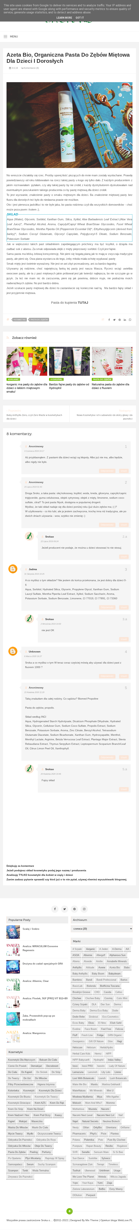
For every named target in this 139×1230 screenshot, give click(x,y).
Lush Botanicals (118, 1078)
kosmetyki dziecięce (19, 1102)
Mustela (93, 1109)
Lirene (118, 1072)
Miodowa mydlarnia (83, 1096)
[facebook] (54, 909)
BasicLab (77, 986)
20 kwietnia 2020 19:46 (51, 774)
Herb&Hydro (106, 1047)
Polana (76, 1139)
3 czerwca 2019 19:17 (34, 451)
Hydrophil (56, 379)
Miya (99, 1096)
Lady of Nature (117, 1066)
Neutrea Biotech (111, 1121)
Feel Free (106, 1029)
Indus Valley (114, 1059)
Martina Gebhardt (111, 1084)
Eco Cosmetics (110, 1016)
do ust (27, 1078)
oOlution (77, 1195)
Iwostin (101, 1066)
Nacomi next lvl (105, 1115)
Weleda (102, 1176)
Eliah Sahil (115, 1023)
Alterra (76, 961)
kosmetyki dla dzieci (50, 1090)
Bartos (124, 979)
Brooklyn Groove (81, 992)
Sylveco (106, 1158)
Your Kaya (87, 1182)
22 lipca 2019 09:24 (49, 541)
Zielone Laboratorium (83, 1189)
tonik (25, 1170)
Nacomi (105, 1109)
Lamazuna (78, 1072)
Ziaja (109, 1182)
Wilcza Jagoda (118, 1176)
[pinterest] (74, 909)
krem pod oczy (42, 1115)
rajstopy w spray (54, 1158)
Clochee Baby (92, 998)
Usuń (124, 471)
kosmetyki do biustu (19, 1096)
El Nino (102, 1023)
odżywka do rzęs (46, 1139)
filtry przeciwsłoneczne (20, 1084)
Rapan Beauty (93, 1146)
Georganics (79, 1041)
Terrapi (100, 1164)
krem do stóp (15, 1109)
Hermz (98, 1053)
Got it (80, 17)
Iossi (75, 1066)
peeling (34, 1152)
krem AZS (40, 1102)
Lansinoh (92, 1072)
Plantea (115, 1133)
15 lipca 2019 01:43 (33, 487)
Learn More (64, 17)
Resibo (109, 1146)
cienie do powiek (17, 1066)
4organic (13, 379)
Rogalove (122, 1146)
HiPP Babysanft (81, 1059)
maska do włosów (18, 1127)
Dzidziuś (93, 1016)
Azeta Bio (114, 967)
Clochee (77, 998)
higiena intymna (45, 1084)
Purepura (77, 1146)
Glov (110, 1041)
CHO (97, 992)
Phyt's (93, 1133)
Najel (75, 1121)
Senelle (86, 1152)
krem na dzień (35, 1109)
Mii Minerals (96, 1090)
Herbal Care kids (81, 1053)
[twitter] (64, 909)
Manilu (94, 1084)
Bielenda (91, 986)
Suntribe (93, 1158)
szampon (13, 1170)
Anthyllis (77, 967)
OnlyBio (97, 1127)
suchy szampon (46, 1164)
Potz (100, 1139)
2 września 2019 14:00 (51, 624)
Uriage (117, 1170)
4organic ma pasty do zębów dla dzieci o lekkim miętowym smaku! (27, 388)
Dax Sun (105, 1004)
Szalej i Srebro (31, 929)
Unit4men (104, 1170)
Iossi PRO (87, 1066)
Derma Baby (79, 1010)
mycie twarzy (15, 1133)
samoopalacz (15, 1164)
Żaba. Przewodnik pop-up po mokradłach (39, 1017)
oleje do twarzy (43, 1146)
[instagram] (84, 909)
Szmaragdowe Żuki (83, 1164)
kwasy (58, 1115)
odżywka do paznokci (20, 1139)
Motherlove (78, 1109)
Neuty (76, 1127)
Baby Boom (98, 973)
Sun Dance (78, 1158)
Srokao (49, 536)
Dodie (115, 1010)
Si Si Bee (118, 1152)
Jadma (33, 569)
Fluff (75, 1035)
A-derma (116, 949)
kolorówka (13, 1090)
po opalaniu (14, 1158)
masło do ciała (40, 1127)
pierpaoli (90, 1195)
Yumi (100, 1182)
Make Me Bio (80, 1084)
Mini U (110, 1090)
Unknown (35, 651)
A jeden (103, 949)
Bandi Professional (106, 979)
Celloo (118, 992)
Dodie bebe (79, 1016)
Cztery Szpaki (80, 1004)
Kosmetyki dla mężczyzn (21, 1059)
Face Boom (91, 1029)
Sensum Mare (101, 1152)
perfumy (46, 1152)
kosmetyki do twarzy (46, 1096)
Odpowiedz (107, 471)
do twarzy (13, 1078)
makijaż (23, 1121)
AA (127, 949)
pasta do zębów (39, 320)
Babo (127, 967)
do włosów (41, 1078)
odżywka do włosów (19, 1146)
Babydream (115, 973)
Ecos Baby (78, 1023)
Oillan (86, 1127)
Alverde (88, 961)
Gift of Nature (96, 1041)
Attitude (90, 967)
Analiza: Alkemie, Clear (36, 981)
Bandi (89, 979)
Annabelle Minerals (117, 961)
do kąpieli (26, 1072)
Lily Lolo (106, 1072)
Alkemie (88, 955)
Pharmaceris (79, 1133)
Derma (117, 1004)
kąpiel (11, 1121)
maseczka (36, 1121)
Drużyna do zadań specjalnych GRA (43, 963)
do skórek (41, 1072)
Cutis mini (122, 998)
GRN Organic (115, 1035)
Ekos (91, 1023)
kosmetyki (20, 320)
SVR (75, 1152)
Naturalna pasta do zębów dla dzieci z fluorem (110, 386)
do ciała (12, 1072)
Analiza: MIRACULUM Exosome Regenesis (40, 948)
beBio (102, 1189)
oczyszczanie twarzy (49, 1133)
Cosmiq (108, 998)
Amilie (99, 961)
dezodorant (52, 1066)
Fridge (100, 1035)
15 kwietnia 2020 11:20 (34, 692)
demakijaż (36, 1066)
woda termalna (40, 1170)
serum (30, 1164)
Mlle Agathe (112, 1096)
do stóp (56, 1072)
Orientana (111, 1127)
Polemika (89, 1139)
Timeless (113, 1164)
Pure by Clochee (116, 1139)
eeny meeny (116, 1189)
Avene (101, 967)
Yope (75, 1182)
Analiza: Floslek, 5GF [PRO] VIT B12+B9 (45, 998)
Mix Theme (91, 1220)
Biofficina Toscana (109, 986)
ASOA (76, 955)
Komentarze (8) (31, 68)
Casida (107, 992)
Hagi (119, 1041)
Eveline (76, 1029)
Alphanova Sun (117, 955)
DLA (94, 1004)
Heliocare (77, 1047)
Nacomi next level (82, 1115)
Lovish (102, 1078)
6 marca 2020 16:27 (33, 656)
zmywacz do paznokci (20, 1176)
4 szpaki (77, 949)
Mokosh (77, 1102)
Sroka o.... (47, 1220)
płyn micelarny (33, 1158)
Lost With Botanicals (83, 1078)
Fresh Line (87, 1035)
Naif (121, 1115)
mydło (30, 1133)
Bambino (77, 979)
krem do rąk (57, 1102)
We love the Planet (83, 1176)
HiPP (108, 1053)
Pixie (103, 1133)
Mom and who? (93, 1102)
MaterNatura (79, 1090)
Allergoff (100, 955)
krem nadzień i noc (18, 1115)
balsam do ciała (48, 1059)
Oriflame (125, 1127)
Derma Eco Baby (99, 1010)
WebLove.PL (125, 1220)
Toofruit (76, 1170)
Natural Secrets (90, 1121)
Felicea (119, 1029)
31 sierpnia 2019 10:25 (34, 574)
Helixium (91, 1047)
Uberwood (90, 1170)
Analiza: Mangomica (34, 1033)
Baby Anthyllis (80, 973)
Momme (110, 1102)
